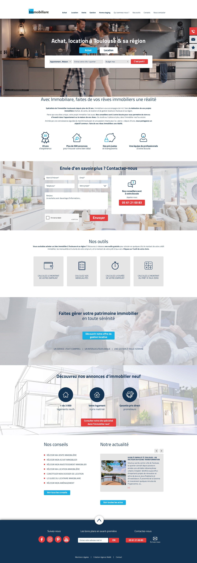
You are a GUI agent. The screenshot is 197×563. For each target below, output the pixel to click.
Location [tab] (108, 50)
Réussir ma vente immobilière (62, 455)
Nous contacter (159, 12)
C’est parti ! (139, 61)
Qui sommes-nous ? (121, 12)
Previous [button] (156, 451)
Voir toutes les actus (113, 502)
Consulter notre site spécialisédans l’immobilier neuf (98, 422)
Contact (119, 557)
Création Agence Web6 (102, 557)
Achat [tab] (88, 50)
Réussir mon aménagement (60, 483)
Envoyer (99, 217)
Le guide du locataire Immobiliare (64, 478)
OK (114, 540)
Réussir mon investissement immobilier (67, 464)
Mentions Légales (82, 557)
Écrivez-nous (155, 542)
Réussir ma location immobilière (63, 469)
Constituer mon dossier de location (65, 473)
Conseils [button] (147, 12)
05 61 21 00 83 (132, 202)
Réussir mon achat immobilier (62, 459)
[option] (131, 470)
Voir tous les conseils (57, 492)
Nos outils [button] (136, 12)
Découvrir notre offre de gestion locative (98, 335)
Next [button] (161, 451)
